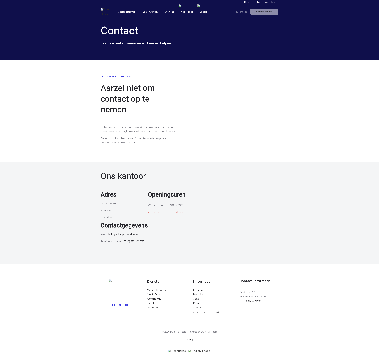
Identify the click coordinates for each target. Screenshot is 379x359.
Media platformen (157, 290)
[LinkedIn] (241, 12)
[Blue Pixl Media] (107, 11)
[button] (264, 12)
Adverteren (154, 298)
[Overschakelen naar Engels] (202, 11)
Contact (198, 307)
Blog (196, 303)
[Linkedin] (120, 305)
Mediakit (198, 294)
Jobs (196, 298)
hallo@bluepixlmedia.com (123, 234)
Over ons (198, 290)
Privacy (189, 339)
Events (151, 303)
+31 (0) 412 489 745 (133, 241)
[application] (137, 11)
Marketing (153, 307)
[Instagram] (246, 12)
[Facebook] (237, 12)
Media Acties (154, 294)
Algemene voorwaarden (207, 312)
